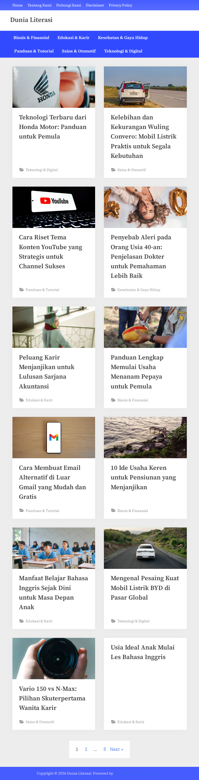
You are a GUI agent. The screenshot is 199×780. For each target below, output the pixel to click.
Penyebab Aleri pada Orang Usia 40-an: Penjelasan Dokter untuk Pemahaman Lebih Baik (141, 256)
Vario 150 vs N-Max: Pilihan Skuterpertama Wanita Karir (52, 698)
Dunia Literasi (31, 20)
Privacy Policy (120, 5)
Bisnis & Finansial (31, 37)
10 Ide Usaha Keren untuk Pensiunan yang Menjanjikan (143, 477)
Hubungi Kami (68, 5)
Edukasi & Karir (74, 37)
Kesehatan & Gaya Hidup (123, 37)
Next (115, 749)
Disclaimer (95, 5)
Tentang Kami (39, 5)
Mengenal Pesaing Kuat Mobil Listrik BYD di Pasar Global (145, 587)
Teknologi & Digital (123, 50)
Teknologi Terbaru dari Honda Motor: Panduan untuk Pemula (53, 127)
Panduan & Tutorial (34, 50)
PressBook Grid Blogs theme (138, 773)
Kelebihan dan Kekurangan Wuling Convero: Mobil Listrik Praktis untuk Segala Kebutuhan (143, 136)
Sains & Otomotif (79, 50)
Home (17, 5)
